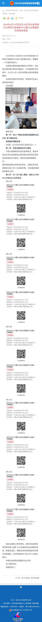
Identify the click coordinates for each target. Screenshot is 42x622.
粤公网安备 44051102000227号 (21, 610)
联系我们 (29, 603)
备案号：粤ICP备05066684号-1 (29, 606)
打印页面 (26, 578)
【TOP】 (18, 578)
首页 (21, 10)
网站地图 (35, 603)
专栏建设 (12, 14)
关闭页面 (35, 578)
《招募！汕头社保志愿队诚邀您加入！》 (21, 145)
